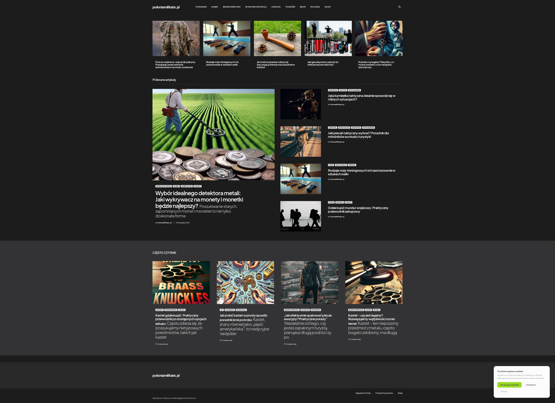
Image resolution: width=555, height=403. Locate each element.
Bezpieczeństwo (292, 310)
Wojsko (339, 202)
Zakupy (348, 202)
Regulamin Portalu (363, 393)
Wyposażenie (354, 90)
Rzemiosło (241, 310)
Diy (222, 310)
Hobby (176, 186)
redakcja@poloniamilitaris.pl (184, 398)
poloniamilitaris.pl (166, 7)
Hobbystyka (187, 186)
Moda (331, 202)
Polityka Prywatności (384, 393)
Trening (352, 165)
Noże (331, 165)
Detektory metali (163, 186)
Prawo (377, 310)
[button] (400, 7)
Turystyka (356, 127)
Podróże (305, 310)
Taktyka (343, 90)
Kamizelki (333, 90)
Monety (197, 186)
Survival (332, 127)
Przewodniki (170, 310)
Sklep (400, 393)
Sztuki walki (341, 165)
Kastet (368, 310)
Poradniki (229, 310)
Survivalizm (344, 127)
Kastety (159, 310)
